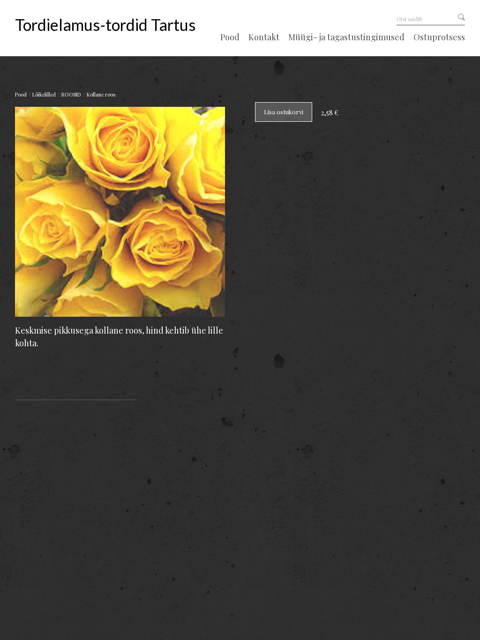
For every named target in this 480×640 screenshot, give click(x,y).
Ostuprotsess (439, 37)
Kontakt (263, 37)
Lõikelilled (44, 94)
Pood (230, 37)
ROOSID (71, 94)
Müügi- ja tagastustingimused (346, 37)
